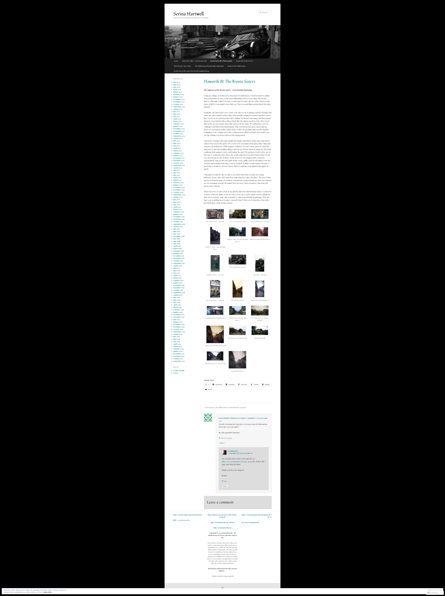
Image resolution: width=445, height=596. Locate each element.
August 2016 (177, 295)
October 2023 (178, 104)
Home (176, 61)
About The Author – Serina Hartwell (194, 61)
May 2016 (176, 302)
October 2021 (178, 163)
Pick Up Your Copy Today (182, 66)
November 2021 (178, 160)
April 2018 (177, 246)
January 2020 (178, 214)
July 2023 (176, 111)
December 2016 (178, 285)
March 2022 (177, 151)
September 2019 (179, 224)
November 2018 (178, 236)
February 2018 (178, 251)
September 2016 (179, 292)
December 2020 (179, 187)
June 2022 (176, 143)
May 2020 (176, 204)
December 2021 (178, 158)
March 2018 (177, 248)
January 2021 (177, 185)
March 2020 (177, 209)
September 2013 (179, 361)
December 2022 (179, 129)
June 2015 (176, 319)
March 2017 (177, 278)
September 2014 (179, 332)
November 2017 (178, 258)
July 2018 (176, 239)
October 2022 (178, 133)
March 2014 (177, 346)
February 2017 (178, 280)
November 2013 (178, 356)
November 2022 (179, 131)
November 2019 (178, 219)
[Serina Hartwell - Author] (181, 520)
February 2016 (178, 310)
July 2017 (176, 268)
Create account (178, 370)
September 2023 (179, 107)
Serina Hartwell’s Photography (221, 61)
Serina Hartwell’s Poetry (244, 61)
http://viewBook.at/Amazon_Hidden (222, 522)
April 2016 (177, 305)
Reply (222, 443)
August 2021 (177, 168)
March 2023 (177, 121)
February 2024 (178, 94)
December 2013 (178, 354)
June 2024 (176, 85)
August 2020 (178, 197)
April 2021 (177, 177)
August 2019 (177, 226)
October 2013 (178, 359)
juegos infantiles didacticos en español (232, 418)
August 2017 (177, 266)
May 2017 (176, 273)
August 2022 (177, 138)
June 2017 (176, 270)
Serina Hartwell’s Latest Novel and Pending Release (191, 71)
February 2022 (178, 153)
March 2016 (177, 307)
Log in (175, 373)
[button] (215, 216)
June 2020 (177, 202)
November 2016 (178, 288)
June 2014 (176, 339)
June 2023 (176, 114)
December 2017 (178, 256)
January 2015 (177, 322)
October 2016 (178, 290)
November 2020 (179, 190)
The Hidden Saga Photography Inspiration (209, 66)
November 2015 (178, 317)
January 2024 (178, 97)
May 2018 (176, 244)
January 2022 (178, 155)
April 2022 (177, 148)
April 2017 (176, 275)
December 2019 (178, 217)
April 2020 (177, 207)
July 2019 (176, 229)
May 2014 (176, 341)
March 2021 (177, 180)
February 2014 (178, 349)
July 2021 (176, 170)
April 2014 (177, 344)
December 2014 (178, 324)
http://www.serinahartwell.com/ (234, 461)
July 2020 (176, 199)
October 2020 (178, 192)
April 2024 (177, 89)
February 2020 (178, 212)
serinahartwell (232, 451)
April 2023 (177, 119)
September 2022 (179, 136)
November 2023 (179, 102)
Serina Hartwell (188, 14)
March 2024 (177, 92)
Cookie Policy (47, 592)
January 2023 (178, 126)
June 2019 (176, 231)
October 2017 (178, 261)
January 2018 (178, 253)
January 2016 (178, 312)
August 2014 (177, 334)
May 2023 (176, 116)
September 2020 (179, 195)
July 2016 (176, 297)
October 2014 (178, 329)
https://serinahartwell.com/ (222, 528)
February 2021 (178, 182)
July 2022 (176, 141)
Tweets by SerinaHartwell (250, 522)
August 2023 (177, 109)
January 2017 (177, 283)
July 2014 (176, 336)
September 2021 (179, 165)
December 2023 (179, 99)
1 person (229, 438)
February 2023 (178, 124)
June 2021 (176, 173)
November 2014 (178, 327)
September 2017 (179, 263)
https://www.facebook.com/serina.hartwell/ (187, 515)
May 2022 (176, 146)
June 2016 (176, 300)
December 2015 (178, 314)
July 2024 (176, 82)
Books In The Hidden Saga (236, 66)
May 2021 (176, 175)
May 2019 (176, 234)
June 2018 (176, 241)
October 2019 (178, 222)
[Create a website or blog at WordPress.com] (222, 588)
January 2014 (178, 351)
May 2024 (176, 87)
